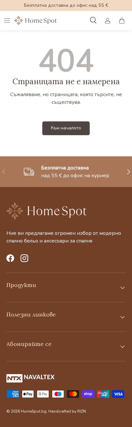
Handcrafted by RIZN (67, 411)
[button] (122, 20)
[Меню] (7, 20)
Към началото (66, 128)
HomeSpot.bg (33, 411)
